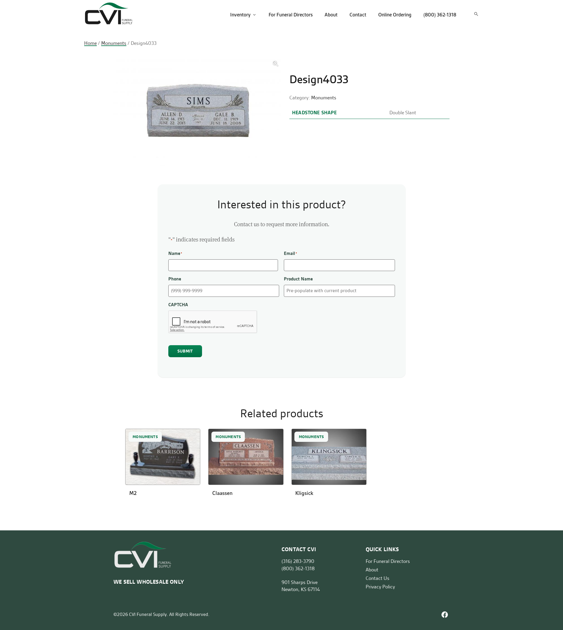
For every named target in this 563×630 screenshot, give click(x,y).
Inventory (240, 14)
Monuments (113, 43)
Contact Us (377, 578)
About (331, 14)
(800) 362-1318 (439, 14)
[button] (275, 63)
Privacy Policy (380, 586)
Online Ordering (394, 14)
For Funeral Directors (291, 14)
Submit (185, 351)
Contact (358, 14)
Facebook (444, 614)
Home (90, 43)
